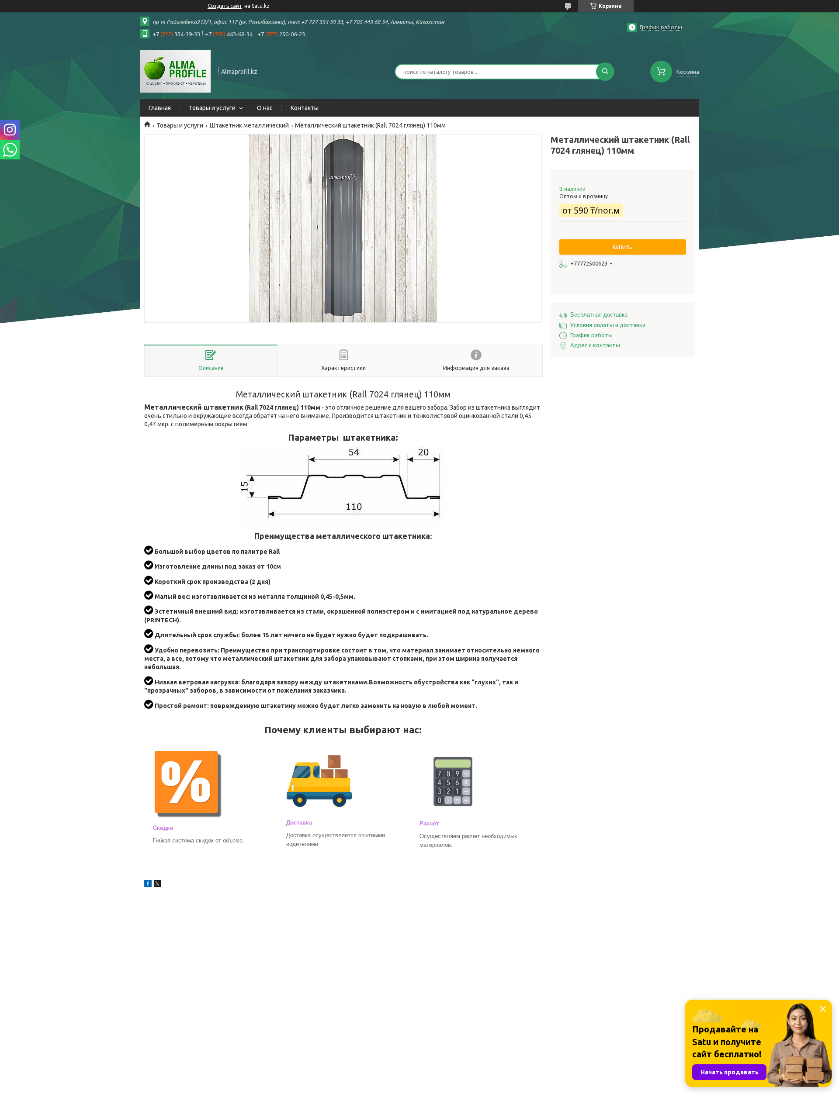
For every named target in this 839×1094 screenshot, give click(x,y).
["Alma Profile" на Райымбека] (175, 71)
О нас (265, 108)
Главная (160, 108)
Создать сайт (225, 6)
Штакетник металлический (249, 125)
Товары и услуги (212, 108)
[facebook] (148, 884)
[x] (157, 884)
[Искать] (605, 71)
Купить (623, 246)
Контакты (305, 108)
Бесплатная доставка (599, 314)
